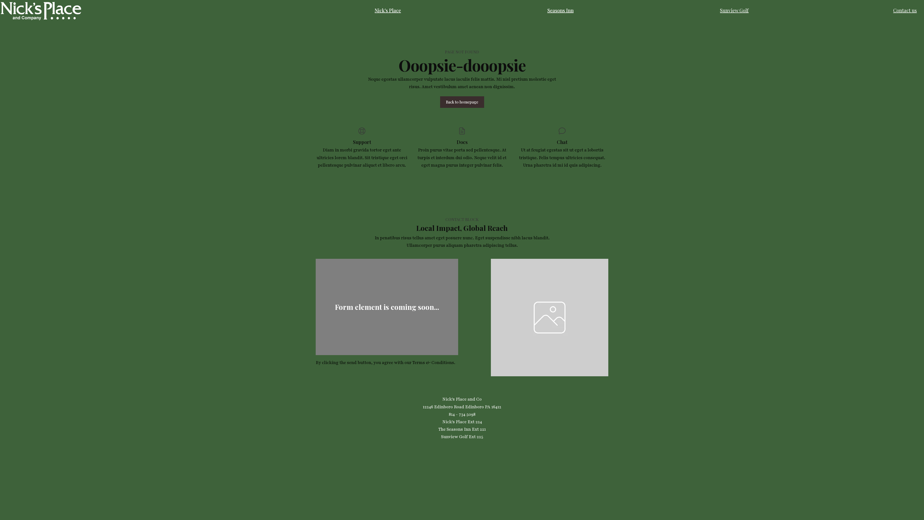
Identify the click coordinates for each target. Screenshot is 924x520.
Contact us (905, 10)
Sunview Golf (734, 10)
